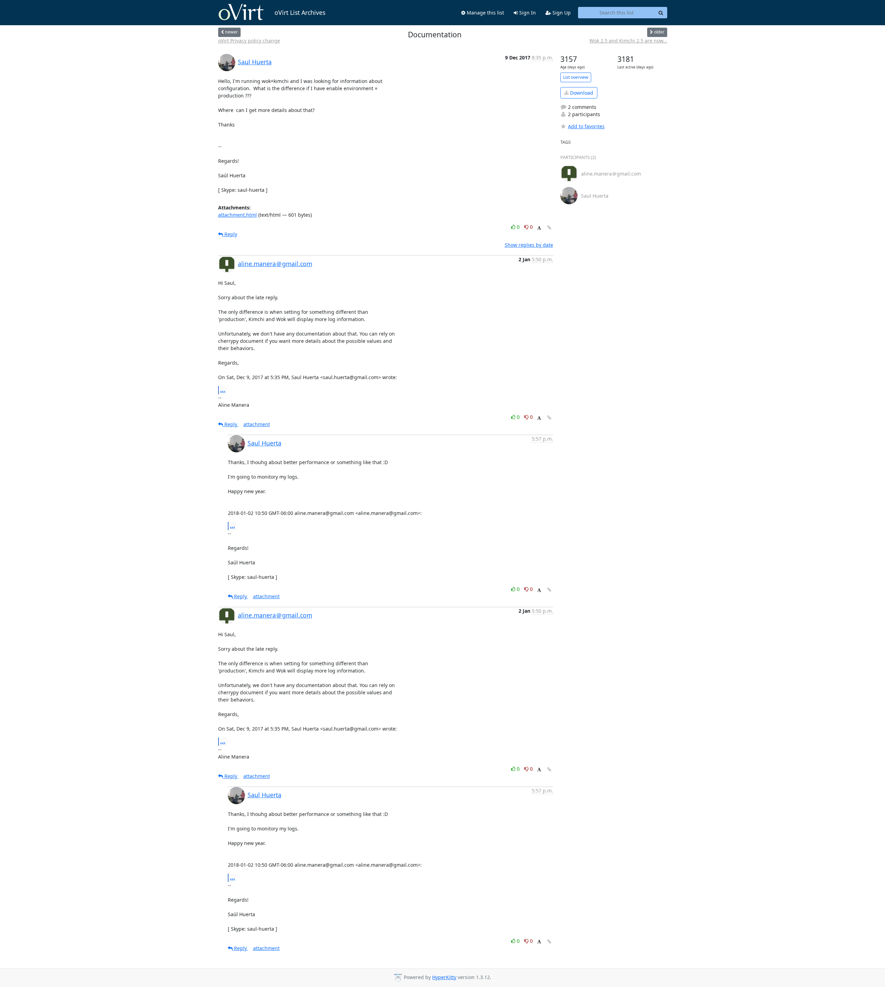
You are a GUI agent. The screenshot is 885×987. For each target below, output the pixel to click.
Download (581, 93)
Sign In (527, 12)
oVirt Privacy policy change (249, 40)
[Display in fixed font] (539, 228)
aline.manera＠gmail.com (275, 264)
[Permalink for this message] (549, 227)
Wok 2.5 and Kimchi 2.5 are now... (628, 40)
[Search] (661, 13)
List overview (575, 77)
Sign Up (561, 12)
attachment (256, 424)
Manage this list (484, 12)
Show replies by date (529, 245)
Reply (230, 234)
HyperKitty (444, 977)
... (222, 390)
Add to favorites (586, 126)
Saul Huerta (255, 62)
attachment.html (237, 215)
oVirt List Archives (299, 12)
